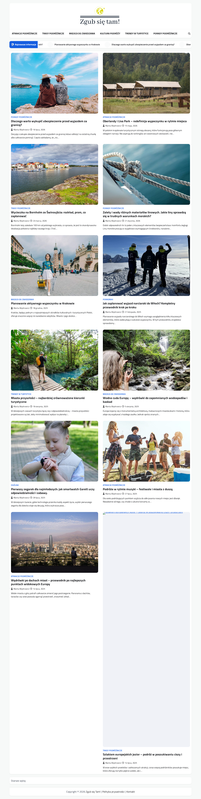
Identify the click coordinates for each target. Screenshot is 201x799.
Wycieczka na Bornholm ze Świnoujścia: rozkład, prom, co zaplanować (48, 214)
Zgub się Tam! (93, 792)
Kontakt (130, 792)
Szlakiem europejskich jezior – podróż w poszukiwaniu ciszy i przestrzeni (142, 756)
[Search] (189, 33)
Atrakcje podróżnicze (24, 33)
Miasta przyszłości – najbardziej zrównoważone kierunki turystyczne (48, 400)
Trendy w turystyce (136, 33)
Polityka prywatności (113, 792)
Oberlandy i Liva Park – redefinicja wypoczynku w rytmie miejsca (110, 44)
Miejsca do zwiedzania (82, 33)
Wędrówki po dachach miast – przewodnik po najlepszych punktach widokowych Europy (48, 582)
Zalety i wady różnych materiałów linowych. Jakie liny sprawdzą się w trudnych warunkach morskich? (144, 214)
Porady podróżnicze (165, 33)
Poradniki (108, 299)
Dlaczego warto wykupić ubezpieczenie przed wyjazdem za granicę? (49, 123)
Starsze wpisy (18, 781)
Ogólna (15, 485)
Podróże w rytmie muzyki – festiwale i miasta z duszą (138, 489)
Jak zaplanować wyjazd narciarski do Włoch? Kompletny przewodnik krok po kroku (139, 305)
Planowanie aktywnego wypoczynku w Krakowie (42, 303)
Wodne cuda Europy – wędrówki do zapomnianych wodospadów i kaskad (145, 400)
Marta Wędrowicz (21, 129)
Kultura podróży (110, 33)
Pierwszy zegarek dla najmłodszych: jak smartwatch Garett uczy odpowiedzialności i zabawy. (53, 491)
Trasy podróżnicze (53, 33)
